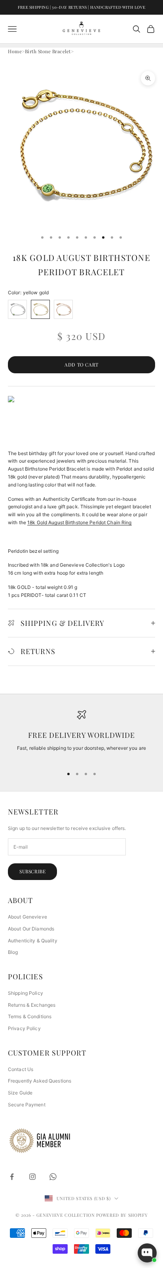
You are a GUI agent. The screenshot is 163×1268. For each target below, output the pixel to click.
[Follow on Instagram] (32, 1177)
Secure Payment (26, 1105)
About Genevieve (27, 917)
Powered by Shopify (122, 1215)
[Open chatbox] (147, 1252)
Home (15, 51)
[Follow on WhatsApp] (53, 1177)
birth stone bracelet (48, 51)
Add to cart (81, 364)
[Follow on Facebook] (12, 1177)
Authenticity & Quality (32, 941)
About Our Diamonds (31, 929)
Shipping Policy (25, 993)
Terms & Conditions (29, 1016)
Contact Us (20, 1069)
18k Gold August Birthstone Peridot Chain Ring (79, 522)
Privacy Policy (24, 1028)
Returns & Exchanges (31, 1005)
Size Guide (20, 1093)
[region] (81, 735)
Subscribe (32, 871)
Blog (13, 952)
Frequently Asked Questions (39, 1081)
